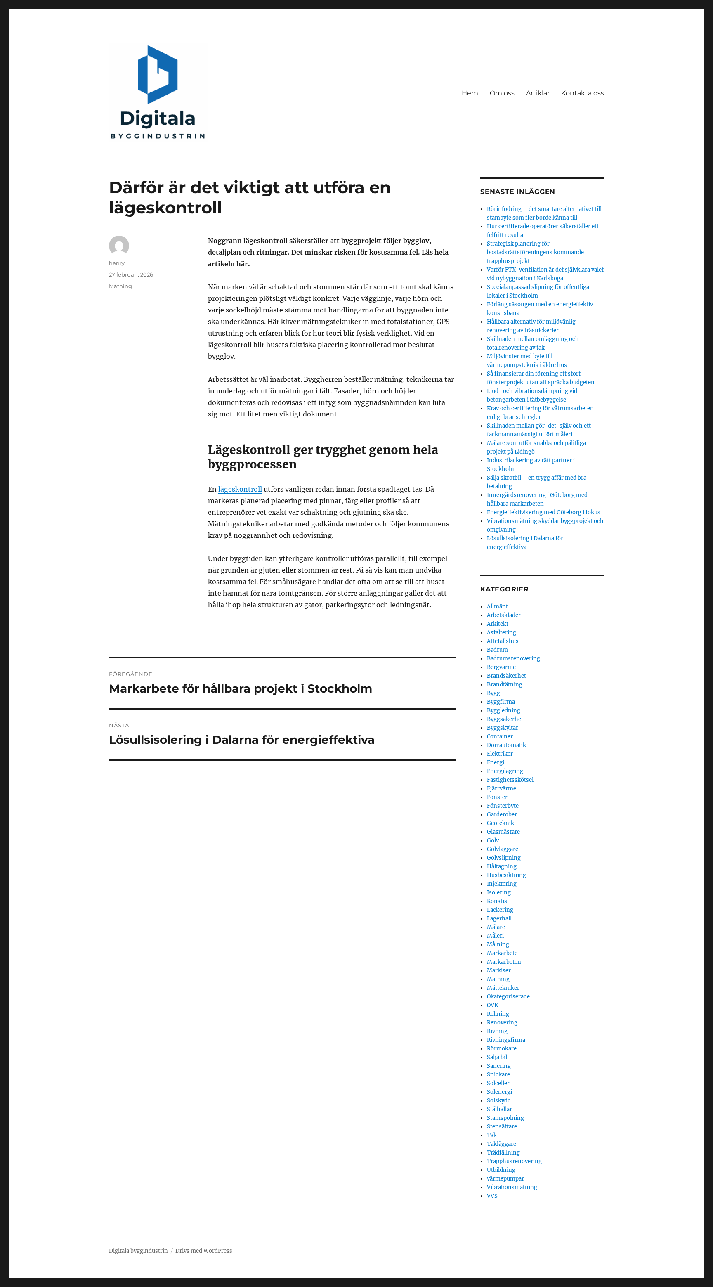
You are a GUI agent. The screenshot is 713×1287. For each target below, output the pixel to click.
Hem (470, 93)
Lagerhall (499, 918)
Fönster (497, 797)
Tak (492, 1135)
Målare (496, 927)
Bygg (493, 693)
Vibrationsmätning (512, 1187)
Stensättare (502, 1126)
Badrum (497, 649)
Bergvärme (501, 667)
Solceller (498, 1083)
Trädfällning (503, 1152)
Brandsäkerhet (506, 675)
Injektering (502, 883)
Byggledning (503, 710)
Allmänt (497, 606)
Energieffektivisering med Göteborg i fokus (543, 512)
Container (500, 736)
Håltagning (502, 866)
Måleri (495, 935)
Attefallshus (503, 641)
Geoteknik (500, 823)
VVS (492, 1195)
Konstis (497, 901)
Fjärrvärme (501, 788)
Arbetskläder (504, 615)
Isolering (499, 892)
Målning (498, 944)
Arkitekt (497, 623)
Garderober (502, 814)
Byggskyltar (502, 727)
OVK (492, 1005)
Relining (498, 1013)
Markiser (499, 970)
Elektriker (500, 753)
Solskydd (499, 1100)
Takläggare (501, 1143)
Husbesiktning (506, 875)
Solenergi (499, 1091)
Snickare (498, 1074)
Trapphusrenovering (514, 1161)
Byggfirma (501, 701)
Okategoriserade (508, 996)
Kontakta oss (582, 93)
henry (117, 263)
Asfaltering (501, 632)
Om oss (502, 93)
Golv (493, 840)
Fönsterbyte (503, 805)
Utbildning (501, 1169)
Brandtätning (504, 684)
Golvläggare (502, 849)
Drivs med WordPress (203, 1250)
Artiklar (538, 93)
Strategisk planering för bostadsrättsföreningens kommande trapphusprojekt (535, 252)
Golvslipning (504, 857)
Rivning (497, 1031)
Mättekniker (503, 987)
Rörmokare (502, 1048)
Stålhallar (499, 1109)
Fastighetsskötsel (510, 779)
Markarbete (502, 953)
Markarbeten (504, 961)
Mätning (120, 286)
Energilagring (505, 771)
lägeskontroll (240, 489)
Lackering (500, 909)
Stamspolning (505, 1117)
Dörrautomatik (506, 745)
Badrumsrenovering (513, 658)
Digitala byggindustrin (138, 1250)
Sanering (499, 1065)
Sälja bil (497, 1057)
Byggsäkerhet (505, 719)
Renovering (502, 1022)
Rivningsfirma (506, 1039)
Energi (495, 762)
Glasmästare (503, 831)
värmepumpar (505, 1178)
